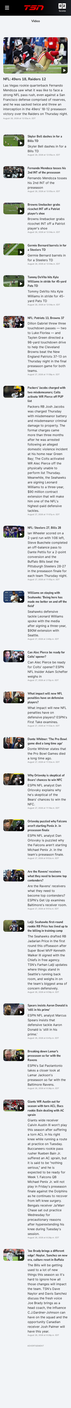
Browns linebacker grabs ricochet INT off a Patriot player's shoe (44, 209)
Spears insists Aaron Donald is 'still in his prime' (48, 1007)
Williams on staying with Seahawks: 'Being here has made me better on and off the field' (47, 599)
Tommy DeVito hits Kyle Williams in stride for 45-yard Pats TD (47, 281)
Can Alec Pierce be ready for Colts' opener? (46, 654)
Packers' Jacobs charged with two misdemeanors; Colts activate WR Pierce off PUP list (46, 394)
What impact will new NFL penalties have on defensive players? (46, 698)
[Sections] (7, 8)
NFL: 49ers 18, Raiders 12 (24, 79)
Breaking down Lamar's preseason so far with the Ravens (44, 1055)
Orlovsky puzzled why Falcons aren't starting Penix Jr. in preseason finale (47, 825)
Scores (62, 10)
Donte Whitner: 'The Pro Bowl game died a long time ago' (47, 741)
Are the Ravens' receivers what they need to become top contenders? (47, 876)
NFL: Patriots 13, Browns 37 (46, 318)
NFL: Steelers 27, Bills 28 (44, 528)
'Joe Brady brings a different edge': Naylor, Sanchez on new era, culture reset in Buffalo (47, 1255)
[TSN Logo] (34, 7)
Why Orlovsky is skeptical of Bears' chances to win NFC (46, 777)
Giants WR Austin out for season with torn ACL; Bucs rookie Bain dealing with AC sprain (46, 1108)
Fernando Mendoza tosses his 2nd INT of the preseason (47, 170)
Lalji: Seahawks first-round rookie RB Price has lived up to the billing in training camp (48, 926)
